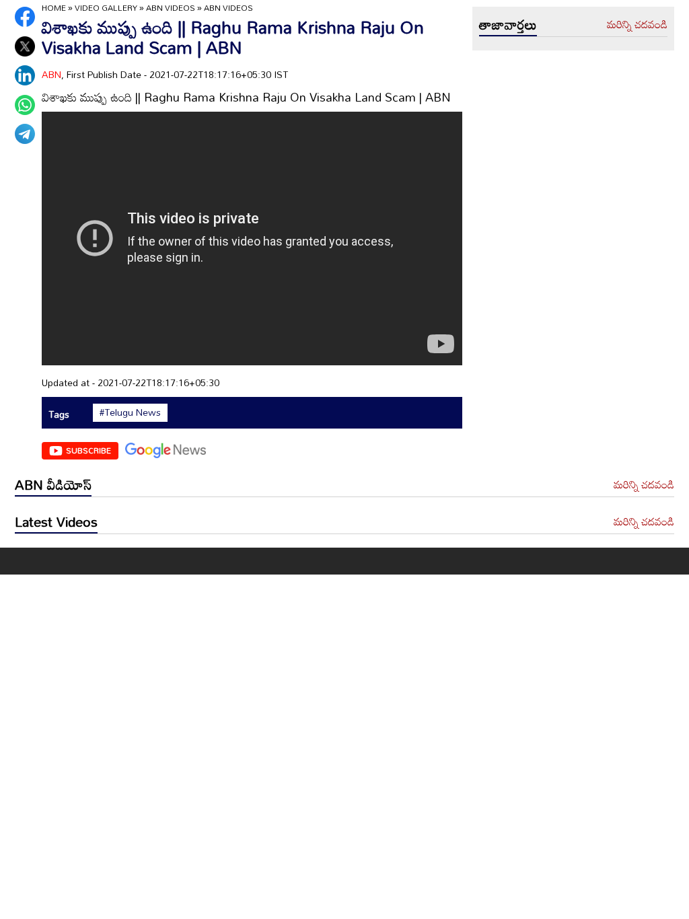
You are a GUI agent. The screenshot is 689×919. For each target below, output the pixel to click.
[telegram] (25, 134)
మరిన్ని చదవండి (637, 25)
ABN (51, 74)
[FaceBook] (25, 17)
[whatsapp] (25, 105)
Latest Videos (56, 521)
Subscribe (88, 450)
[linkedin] (25, 75)
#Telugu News (130, 412)
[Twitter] (25, 46)
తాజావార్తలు (508, 24)
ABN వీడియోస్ (53, 484)
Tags (58, 414)
